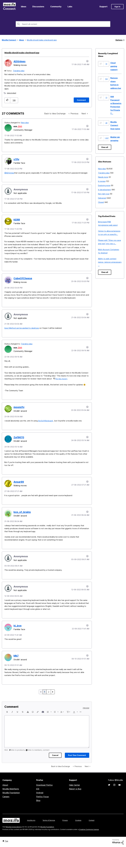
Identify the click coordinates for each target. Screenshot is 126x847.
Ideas (23, 6)
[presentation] (7, 712)
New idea (25, 123)
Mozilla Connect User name (115, 125)
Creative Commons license (89, 829)
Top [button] (6, 841)
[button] (7, 100)
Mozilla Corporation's (14, 827)
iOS (37, 789)
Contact (91, 820)
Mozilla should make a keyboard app (21, 52)
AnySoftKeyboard (45, 421)
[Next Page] (53, 691)
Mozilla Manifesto (10, 789)
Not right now (103, 194)
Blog (38, 800)
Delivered (102, 198)
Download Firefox (44, 785)
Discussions (38, 6)
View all (104, 147)
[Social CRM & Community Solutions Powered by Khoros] (118, 842)
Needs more (103, 177)
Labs (70, 6)
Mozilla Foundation (11, 792)
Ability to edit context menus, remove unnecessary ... (110, 262)
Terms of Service (49, 820)
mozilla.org (31, 820)
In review (101, 181)
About (5, 785)
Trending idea (18, 71)
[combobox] (63, 24)
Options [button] (119, 40)
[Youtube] (119, 785)
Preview (86, 708)
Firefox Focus (42, 796)
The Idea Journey (61, 379)
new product (11, 93)
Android (39, 792)
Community (55, 6)
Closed (101, 202)
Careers (5, 796)
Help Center (74, 785)
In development (104, 190)
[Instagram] (114, 785)
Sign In (117, 7)
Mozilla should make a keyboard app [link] (42, 40)
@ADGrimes (9, 173)
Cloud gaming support (114, 66)
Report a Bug (75, 789)
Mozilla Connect (9, 7)
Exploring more (104, 185)
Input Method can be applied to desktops (21, 328)
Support (103, 6)
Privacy (65, 820)
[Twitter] (109, 785)
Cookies (78, 820)
